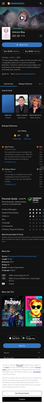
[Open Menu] (3, 3)
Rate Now (27, 139)
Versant (19, 365)
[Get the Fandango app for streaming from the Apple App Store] (14, 338)
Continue (22, 399)
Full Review (9, 162)
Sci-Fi (18, 256)
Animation (32, 256)
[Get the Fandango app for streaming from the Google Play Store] (29, 338)
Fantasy (24, 256)
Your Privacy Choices (22, 393)
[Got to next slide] (42, 107)
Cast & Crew (8, 84)
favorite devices (27, 74)
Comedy (11, 256)
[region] (22, 380)
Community (17, 139)
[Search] (40, 3)
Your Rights (37, 372)
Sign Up (22, 346)
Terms (7, 367)
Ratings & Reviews (25, 84)
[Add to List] (41, 36)
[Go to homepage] (16, 3)
